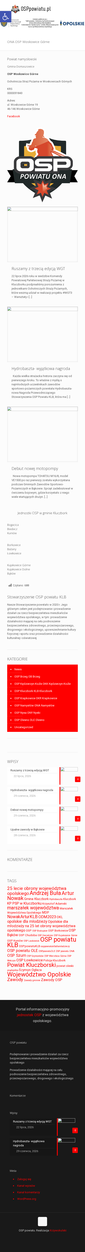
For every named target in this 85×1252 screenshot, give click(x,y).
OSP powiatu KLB (41, 942)
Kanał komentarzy (28, 1192)
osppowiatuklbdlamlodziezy (55, 946)
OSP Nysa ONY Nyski (27, 712)
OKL (60, 917)
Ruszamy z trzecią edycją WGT (38, 268)
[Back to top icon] (42, 1221)
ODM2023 (47, 916)
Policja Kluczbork (54, 960)
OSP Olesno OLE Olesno (29, 720)
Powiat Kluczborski (31, 964)
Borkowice (14, 545)
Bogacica (13, 525)
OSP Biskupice (40, 930)
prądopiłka (12, 970)
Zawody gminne (32, 980)
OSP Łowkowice (29, 960)
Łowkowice (14, 553)
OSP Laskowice (31, 940)
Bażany (11, 549)
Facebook (13, 116)
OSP (29, 930)
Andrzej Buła (45, 893)
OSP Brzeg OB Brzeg (27, 676)
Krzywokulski (58, 1230)
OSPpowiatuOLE (47, 951)
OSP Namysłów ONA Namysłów (34, 705)
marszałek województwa (33, 908)
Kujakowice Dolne (18, 569)
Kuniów (12, 533)
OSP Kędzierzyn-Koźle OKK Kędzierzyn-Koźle (42, 683)
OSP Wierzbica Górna (55, 956)
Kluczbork (69, 899)
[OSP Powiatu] (31, 8)
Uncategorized (23, 727)
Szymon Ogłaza (30, 970)
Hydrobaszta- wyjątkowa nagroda (41, 368)
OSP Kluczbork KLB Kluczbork (33, 691)
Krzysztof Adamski (54, 903)
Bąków (11, 573)
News (18, 669)
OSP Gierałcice (45, 935)
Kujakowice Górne (19, 565)
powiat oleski (65, 965)
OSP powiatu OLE (22, 950)
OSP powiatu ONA (65, 951)
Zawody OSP (51, 980)
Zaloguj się (24, 1179)
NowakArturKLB (22, 916)
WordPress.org (26, 1198)
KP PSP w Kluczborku (24, 903)
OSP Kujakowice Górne (65, 935)
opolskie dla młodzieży (27, 921)
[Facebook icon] (42, 1237)
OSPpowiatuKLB (29, 946)
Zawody (15, 979)
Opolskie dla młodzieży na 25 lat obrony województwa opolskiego (41, 925)
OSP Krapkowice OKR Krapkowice (35, 698)
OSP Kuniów (15, 940)
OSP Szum (16, 955)
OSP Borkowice (58, 930)
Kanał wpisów (26, 1185)
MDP (45, 912)
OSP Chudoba (28, 935)
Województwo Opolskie (39, 974)
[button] (5, 16)
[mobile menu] (79, 8)
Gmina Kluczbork (36, 899)
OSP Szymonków (35, 956)
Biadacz (12, 529)
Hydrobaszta (56, 899)
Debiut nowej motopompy (35, 468)
